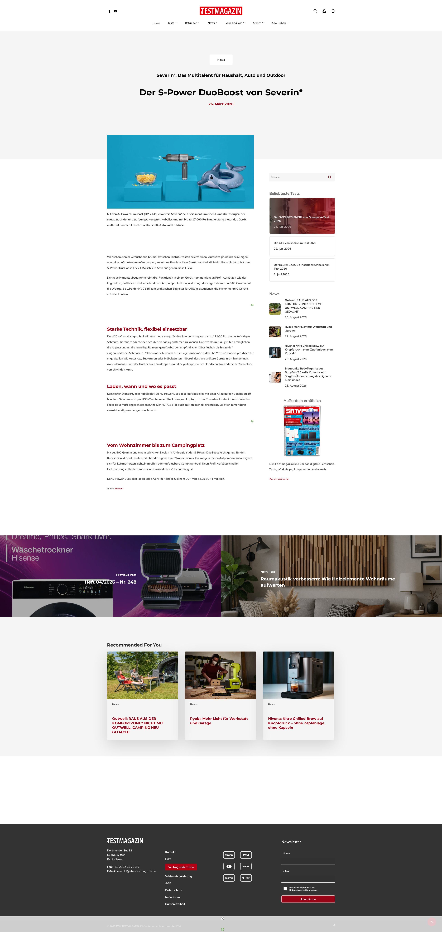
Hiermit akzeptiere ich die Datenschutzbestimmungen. (303, 888)
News (115, 704)
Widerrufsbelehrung (178, 876)
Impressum (172, 897)
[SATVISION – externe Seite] (302, 458)
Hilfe (168, 859)
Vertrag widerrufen (181, 867)
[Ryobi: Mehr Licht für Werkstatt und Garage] (220, 696)
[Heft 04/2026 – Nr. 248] (110, 576)
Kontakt (170, 852)
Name (286, 853)
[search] (315, 11)
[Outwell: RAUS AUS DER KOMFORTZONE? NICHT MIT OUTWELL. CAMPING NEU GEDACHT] (142, 696)
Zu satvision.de (279, 479)
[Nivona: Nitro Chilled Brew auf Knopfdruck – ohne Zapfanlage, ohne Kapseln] (298, 696)
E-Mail (286, 870)
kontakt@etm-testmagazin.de (136, 871)
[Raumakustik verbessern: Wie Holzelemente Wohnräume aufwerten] (331, 576)
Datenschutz (173, 890)
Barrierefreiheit (175, 904)
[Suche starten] (329, 177)
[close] (222, 918)
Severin (119, 488)
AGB (168, 883)
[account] (324, 11)
